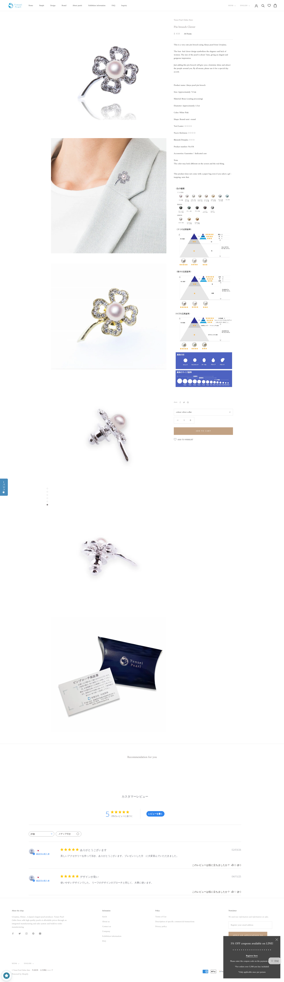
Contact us (106, 926)
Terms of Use (160, 916)
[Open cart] (275, 5)
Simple (41, 5)
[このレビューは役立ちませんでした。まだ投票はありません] (238, 865)
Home (31, 5)
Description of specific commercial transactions (174, 921)
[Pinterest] (188, 402)
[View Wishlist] (269, 5)
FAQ (113, 5)
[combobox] (41, 834)
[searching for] (263, 5)
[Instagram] (26, 933)
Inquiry (124, 5)
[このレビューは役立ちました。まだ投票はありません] (233, 865)
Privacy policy (161, 926)
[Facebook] (180, 402)
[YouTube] (40, 933)
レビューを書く (155, 813)
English (243, 5)
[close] (276, 939)
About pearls (77, 5)
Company (106, 931)
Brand (64, 5)
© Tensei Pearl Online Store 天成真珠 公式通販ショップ (32, 970)
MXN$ (230, 5)
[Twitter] (184, 402)
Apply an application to (248, 935)
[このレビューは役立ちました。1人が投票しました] (233, 892)
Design (52, 5)
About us (106, 921)
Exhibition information (96, 5)
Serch (104, 916)
